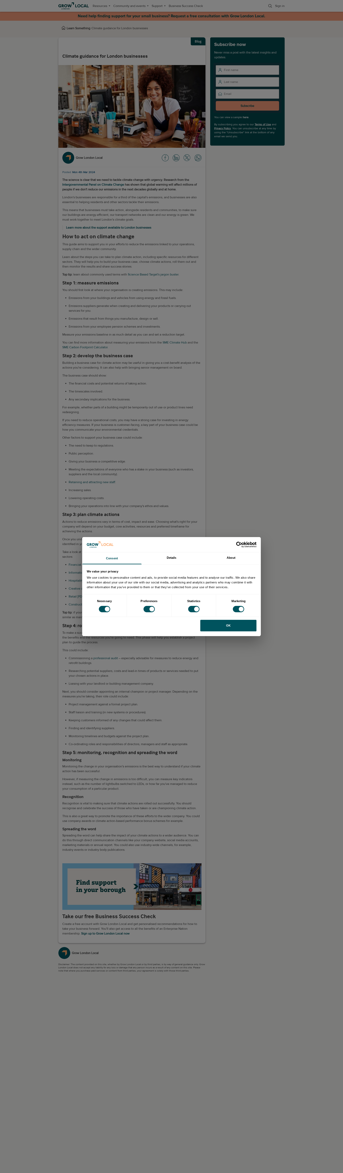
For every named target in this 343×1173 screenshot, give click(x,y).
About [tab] (231, 557)
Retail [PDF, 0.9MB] (82, 597)
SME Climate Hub (175, 343)
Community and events (129, 6)
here (246, 117)
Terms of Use (263, 124)
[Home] (64, 28)
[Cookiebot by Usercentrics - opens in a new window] (239, 545)
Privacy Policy (222, 128)
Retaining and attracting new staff (92, 482)
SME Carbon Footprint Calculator (85, 347)
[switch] (149, 609)
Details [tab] (171, 557)
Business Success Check (186, 6)
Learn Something (78, 28)
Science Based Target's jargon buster (153, 274)
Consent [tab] (112, 558)
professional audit (105, 658)
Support (157, 6)
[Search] (270, 6)
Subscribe (247, 106)
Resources (100, 6)
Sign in (280, 6)
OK (228, 625)
